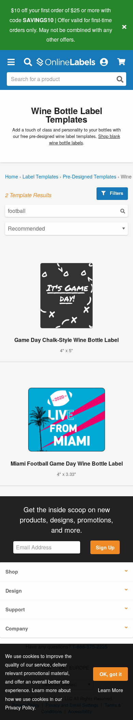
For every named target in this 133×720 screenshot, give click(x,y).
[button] (11, 62)
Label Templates (40, 176)
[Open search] (120, 79)
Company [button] (16, 628)
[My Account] (103, 62)
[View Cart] (121, 62)
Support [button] (15, 609)
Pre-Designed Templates (89, 176)
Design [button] (13, 590)
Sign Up (105, 547)
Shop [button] (11, 571)
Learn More (110, 690)
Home (11, 176)
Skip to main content (25, 34)
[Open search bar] (27, 62)
